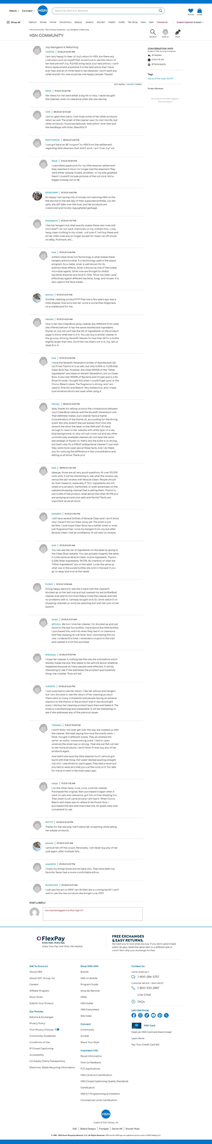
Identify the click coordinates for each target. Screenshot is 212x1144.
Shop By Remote (90, 990)
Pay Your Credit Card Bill (145, 1044)
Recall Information (91, 1056)
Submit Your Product (41, 1003)
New (143, 22)
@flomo (56, 624)
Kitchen (101, 22)
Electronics (65, 22)
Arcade (85, 1036)
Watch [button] (13, 10)
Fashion (33, 22)
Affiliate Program (39, 990)
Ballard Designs (88, 1128)
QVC (75, 1128)
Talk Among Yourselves (55, 30)
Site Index (86, 1016)
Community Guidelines (42, 1036)
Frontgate (104, 1128)
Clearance (162, 22)
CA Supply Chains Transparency (47, 1061)
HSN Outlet (87, 1003)
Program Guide (89, 984)
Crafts (121, 22)
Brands (84, 971)
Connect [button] (27, 10)
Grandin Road (132, 1128)
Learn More (137, 1038)
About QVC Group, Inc (42, 978)
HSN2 (84, 997)
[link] (199, 12)
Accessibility (36, 1055)
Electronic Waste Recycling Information (52, 1067)
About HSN (35, 971)
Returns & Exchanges (41, 1017)
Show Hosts (36, 997)
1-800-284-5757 (148, 977)
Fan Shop (133, 22)
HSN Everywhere (90, 1009)
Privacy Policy (37, 1023)
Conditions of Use (39, 1042)
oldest (138, 84)
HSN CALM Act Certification (96, 1075)
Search (160, 10)
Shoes (43, 22)
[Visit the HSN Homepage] (43, 15)
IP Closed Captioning (41, 1048)
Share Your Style (90, 1042)
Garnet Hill (117, 1128)
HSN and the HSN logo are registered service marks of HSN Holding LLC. (106, 1135)
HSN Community (36, 30)
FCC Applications (90, 1068)
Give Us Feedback (91, 1062)
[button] (199, 17)
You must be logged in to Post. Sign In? (64, 910)
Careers (33, 984)
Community (87, 1029)
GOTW (170, 78)
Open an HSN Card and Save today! (151, 1032)
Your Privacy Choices (41, 1029)
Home (53, 22)
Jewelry (89, 22)
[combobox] (107, 11)
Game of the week (157, 78)
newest (130, 84)
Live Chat (144, 995)
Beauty (78, 22)
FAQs (141, 1001)
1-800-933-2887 (148, 988)
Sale (151, 22)
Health (111, 22)
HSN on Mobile (89, 978)
